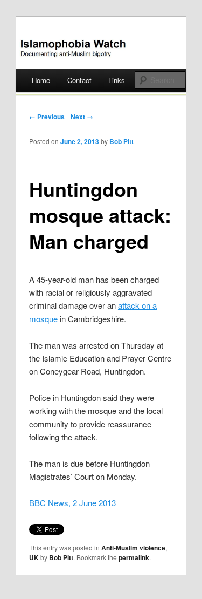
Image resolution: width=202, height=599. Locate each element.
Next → (82, 116)
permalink (134, 557)
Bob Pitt (121, 141)
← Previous (47, 116)
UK (34, 557)
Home (41, 80)
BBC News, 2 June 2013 (72, 502)
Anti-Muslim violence (133, 548)
